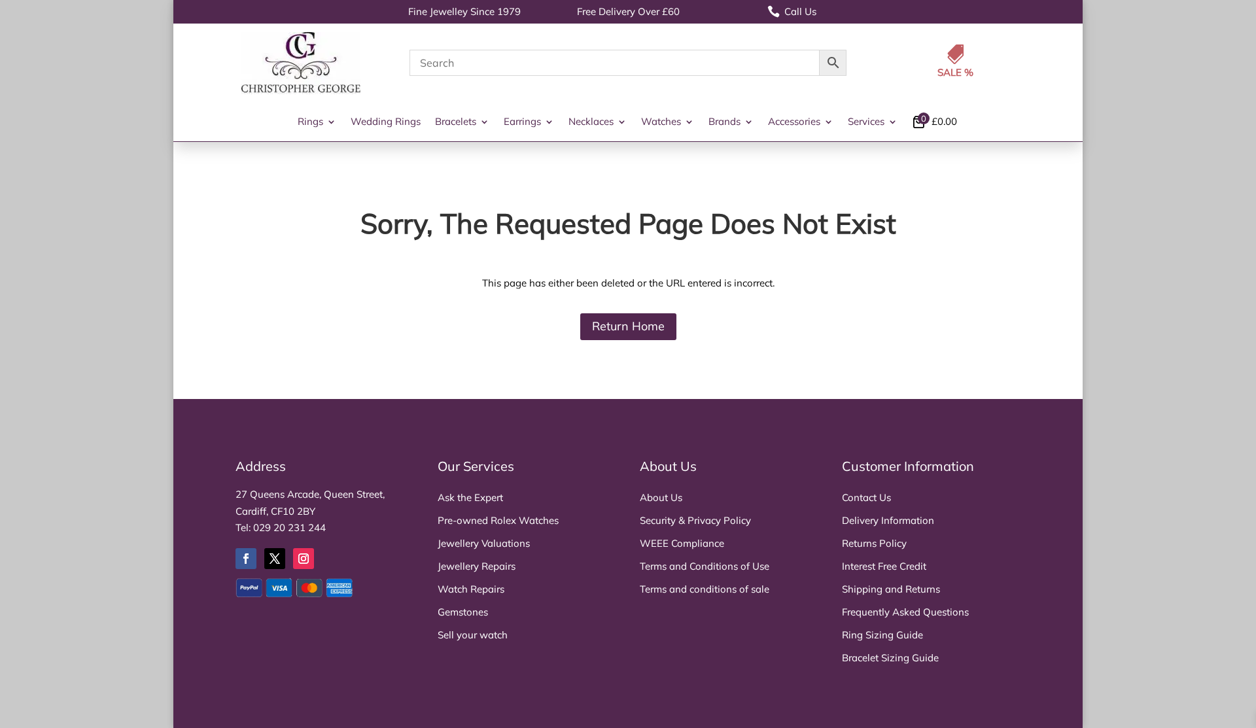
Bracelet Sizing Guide (890, 657)
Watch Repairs (471, 589)
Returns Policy (874, 543)
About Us (661, 497)
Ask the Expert (470, 497)
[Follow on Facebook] (246, 558)
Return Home (628, 326)
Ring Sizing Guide (882, 635)
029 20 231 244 (289, 527)
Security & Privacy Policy (695, 520)
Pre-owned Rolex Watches (498, 520)
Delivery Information (888, 520)
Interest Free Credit (884, 566)
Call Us (791, 11)
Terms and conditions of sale (704, 589)
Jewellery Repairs (476, 566)
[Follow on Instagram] (303, 558)
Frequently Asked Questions (905, 612)
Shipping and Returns (891, 589)
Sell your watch (473, 635)
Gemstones (463, 612)
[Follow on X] (274, 558)
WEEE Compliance (682, 543)
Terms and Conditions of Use (704, 566)
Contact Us (866, 497)
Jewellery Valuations (484, 543)
